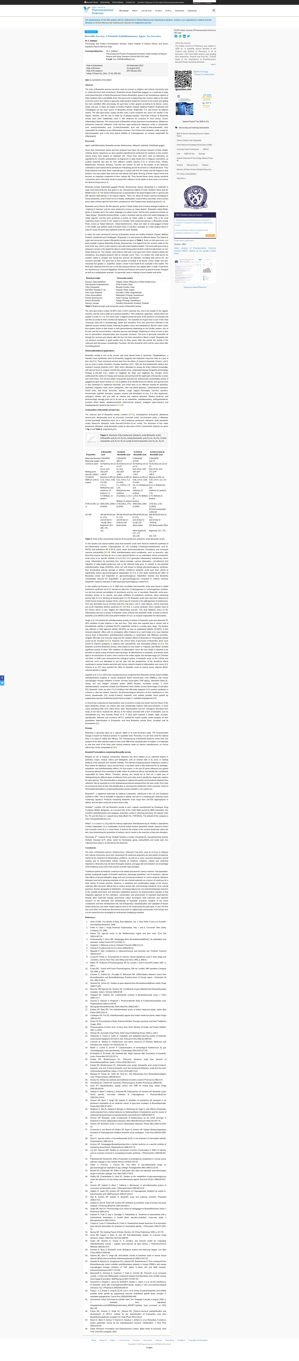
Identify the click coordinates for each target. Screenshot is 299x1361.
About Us (103, 1340)
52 (159, 644)
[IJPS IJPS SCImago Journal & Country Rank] (204, 73)
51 (109, 641)
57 (99, 675)
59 (106, 695)
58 (87, 689)
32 (115, 429)
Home (93, 1340)
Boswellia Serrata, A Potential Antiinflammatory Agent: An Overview (123, 36)
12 (101, 317)
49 (97, 620)
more (213, 64)
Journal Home (92, 2)
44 (147, 582)
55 (166, 664)
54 (159, 655)
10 (163, 202)
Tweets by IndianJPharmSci (195, 287)
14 (103, 317)
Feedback (181, 1340)
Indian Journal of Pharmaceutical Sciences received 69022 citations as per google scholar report (195, 251)
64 (115, 747)
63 (112, 747)
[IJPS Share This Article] (176, 36)
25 (130, 415)
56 (99, 667)
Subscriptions (117, 2)
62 (97, 723)
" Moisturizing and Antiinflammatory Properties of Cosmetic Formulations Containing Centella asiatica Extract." (194, 222)
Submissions (192, 11)
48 (124, 607)
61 (98, 715)
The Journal (123, 11)
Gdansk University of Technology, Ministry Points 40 (195, 159)
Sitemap (159, 1340)
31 (133, 415)
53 (162, 644)
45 (126, 598)
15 (95, 361)
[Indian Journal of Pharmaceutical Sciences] (98, 10)
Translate (208, 3)
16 (113, 382)
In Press (168, 11)
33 (106, 552)
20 (116, 382)
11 (121, 221)
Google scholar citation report (184, 240)
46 (128, 598)
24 (121, 405)
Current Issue (146, 11)
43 (134, 573)
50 (107, 641)
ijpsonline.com (148, 1344)
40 (131, 573)
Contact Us (130, 2)
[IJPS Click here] (195, 271)
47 (121, 607)
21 (119, 405)
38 (108, 552)
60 (155, 698)
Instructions (179, 11)
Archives (158, 11)
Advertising (105, 2)
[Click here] (149, 1348)
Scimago (202, 154)
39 (124, 558)
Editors (135, 11)
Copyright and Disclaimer (198, 1340)
